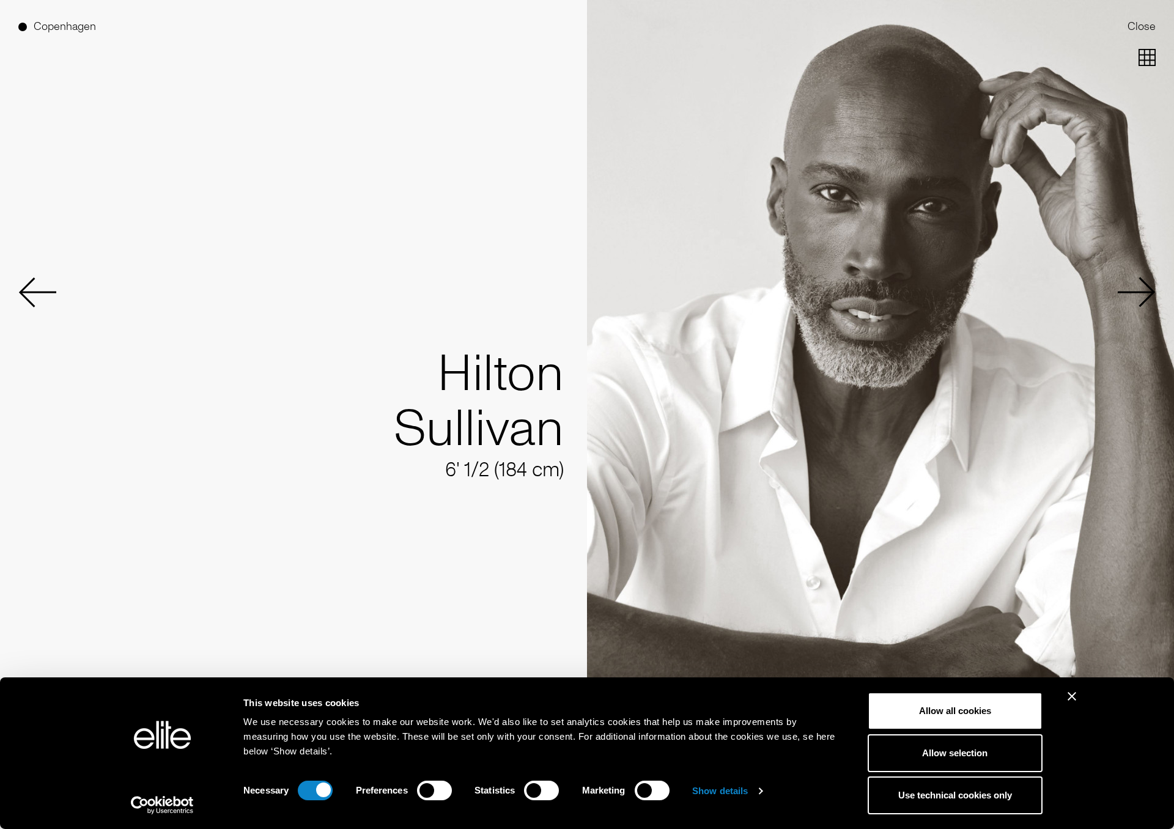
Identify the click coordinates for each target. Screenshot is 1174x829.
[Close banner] (1072, 704)
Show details (720, 791)
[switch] (434, 790)
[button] (37, 292)
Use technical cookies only (955, 795)
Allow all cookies (955, 711)
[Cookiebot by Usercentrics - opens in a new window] (162, 805)
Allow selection (955, 753)
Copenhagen (65, 26)
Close (1142, 26)
